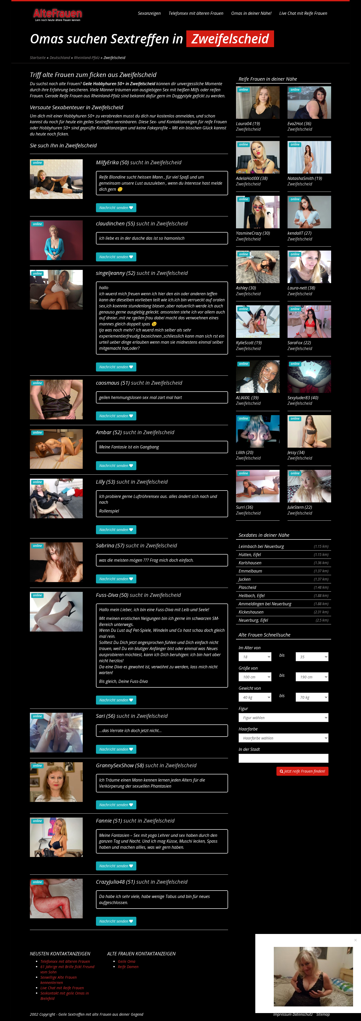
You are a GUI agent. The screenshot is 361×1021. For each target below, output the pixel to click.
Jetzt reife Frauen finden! (304, 771)
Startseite (38, 57)
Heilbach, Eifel (283, 595)
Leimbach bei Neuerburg (283, 546)
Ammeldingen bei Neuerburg (283, 604)
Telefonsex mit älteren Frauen (196, 13)
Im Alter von (250, 648)
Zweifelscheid (166, 162)
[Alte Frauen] (57, 13)
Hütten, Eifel (283, 554)
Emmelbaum (283, 571)
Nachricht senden (114, 207)
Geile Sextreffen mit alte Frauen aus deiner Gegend (100, 1014)
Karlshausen (283, 563)
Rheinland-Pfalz (87, 57)
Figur (243, 708)
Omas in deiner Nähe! (251, 13)
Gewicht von (250, 688)
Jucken (283, 579)
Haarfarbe (248, 729)
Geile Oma (126, 961)
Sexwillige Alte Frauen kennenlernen (58, 980)
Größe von (248, 668)
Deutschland (60, 57)
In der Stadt (249, 749)
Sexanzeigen (149, 13)
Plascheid (283, 587)
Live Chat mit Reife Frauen (303, 13)
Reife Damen (128, 966)
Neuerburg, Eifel (283, 620)
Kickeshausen (283, 612)
